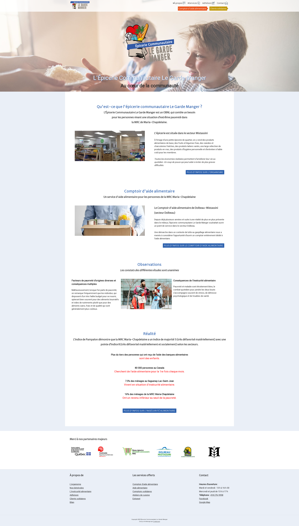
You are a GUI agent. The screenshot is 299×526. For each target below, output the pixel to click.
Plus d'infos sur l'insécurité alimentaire (149, 410)
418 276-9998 (216, 495)
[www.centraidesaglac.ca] (105, 457)
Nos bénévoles (77, 488)
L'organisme (75, 484)
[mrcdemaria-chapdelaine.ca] (188, 457)
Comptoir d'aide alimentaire (192, 8)
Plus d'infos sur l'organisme (205, 172)
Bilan (72, 502)
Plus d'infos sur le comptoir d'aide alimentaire (193, 245)
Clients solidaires (218, 8)
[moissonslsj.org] (214, 457)
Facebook (203, 498)
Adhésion (74, 495)
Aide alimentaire (140, 488)
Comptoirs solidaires (142, 491)
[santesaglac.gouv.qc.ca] (81, 457)
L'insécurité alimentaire (80, 491)
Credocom (156, 521)
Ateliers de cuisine (141, 495)
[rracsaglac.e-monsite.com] (136, 457)
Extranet (136, 498)
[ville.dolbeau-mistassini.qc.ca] (164, 457)
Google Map (204, 502)
